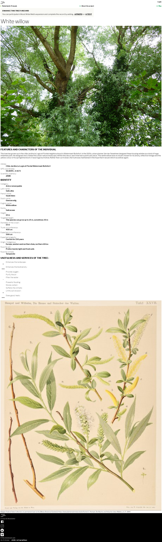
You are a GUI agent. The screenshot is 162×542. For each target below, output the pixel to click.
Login (159, 2)
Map (159, 6)
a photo (78, 14)
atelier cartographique (19, 540)
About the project (87, 6)
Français (14, 6)
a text (88, 14)
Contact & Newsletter (8, 519)
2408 (8, 176)
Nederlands (6, 6)
